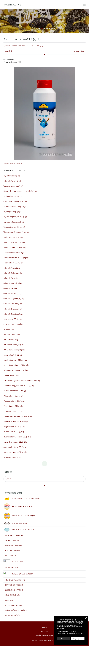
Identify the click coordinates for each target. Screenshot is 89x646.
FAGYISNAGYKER (12, 4)
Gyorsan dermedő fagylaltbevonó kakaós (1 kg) (20, 191)
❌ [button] (86, 618)
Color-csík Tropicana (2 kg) (12, 304)
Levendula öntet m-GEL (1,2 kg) (14, 391)
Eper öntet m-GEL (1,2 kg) (12, 355)
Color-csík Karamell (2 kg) (12, 283)
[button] (84, 4)
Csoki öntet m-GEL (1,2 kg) (12, 319)
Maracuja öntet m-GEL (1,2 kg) (14, 401)
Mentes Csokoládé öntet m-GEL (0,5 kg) (17, 416)
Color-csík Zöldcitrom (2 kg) (13, 314)
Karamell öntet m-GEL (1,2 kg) (14, 375)
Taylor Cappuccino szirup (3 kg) (14, 207)
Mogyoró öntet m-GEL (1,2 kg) (14, 427)
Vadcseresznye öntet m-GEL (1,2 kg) (16, 232)
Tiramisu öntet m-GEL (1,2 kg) (14, 227)
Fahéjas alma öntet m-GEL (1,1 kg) (15, 370)
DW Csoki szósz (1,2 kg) (11, 334)
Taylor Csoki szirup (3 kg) (12, 457)
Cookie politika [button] (61, 633)
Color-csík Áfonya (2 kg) (11, 268)
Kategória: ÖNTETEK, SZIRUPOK (12, 163)
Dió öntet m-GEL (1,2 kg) (12, 329)
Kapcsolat (44, 631)
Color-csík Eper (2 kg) (10, 278)
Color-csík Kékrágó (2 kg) (12, 288)
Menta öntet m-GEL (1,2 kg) (13, 411)
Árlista (44, 627)
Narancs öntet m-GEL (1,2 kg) (13, 432)
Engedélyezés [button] (77, 638)
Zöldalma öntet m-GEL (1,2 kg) (14, 242)
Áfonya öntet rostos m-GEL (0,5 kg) (16, 258)
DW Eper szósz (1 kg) (10, 340)
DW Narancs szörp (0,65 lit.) (13, 345)
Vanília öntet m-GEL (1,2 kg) (13, 237)
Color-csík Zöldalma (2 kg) (12, 309)
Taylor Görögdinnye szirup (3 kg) (15, 217)
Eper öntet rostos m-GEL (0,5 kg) (15, 360)
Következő (77, 51)
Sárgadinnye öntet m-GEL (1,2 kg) (15, 452)
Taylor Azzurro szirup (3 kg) (13, 186)
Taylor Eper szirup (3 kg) (12, 212)
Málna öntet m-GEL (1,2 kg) (13, 396)
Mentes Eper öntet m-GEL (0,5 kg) (15, 421)
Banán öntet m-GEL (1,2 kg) (13, 263)
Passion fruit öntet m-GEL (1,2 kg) (15, 442)
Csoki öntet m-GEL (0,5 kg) (13, 324)
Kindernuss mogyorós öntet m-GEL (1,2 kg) (18, 386)
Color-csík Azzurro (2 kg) (12, 181)
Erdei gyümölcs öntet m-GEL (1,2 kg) (16, 365)
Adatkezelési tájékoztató (44, 635)
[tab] (39, 28)
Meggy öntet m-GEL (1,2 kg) (13, 406)
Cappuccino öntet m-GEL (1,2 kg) (15, 201)
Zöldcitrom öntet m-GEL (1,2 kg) (15, 247)
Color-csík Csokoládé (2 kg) (12, 273)
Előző (9, 51)
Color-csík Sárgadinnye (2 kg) (13, 299)
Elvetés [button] (63, 638)
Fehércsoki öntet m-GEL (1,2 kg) (14, 196)
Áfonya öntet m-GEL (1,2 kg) (13, 253)
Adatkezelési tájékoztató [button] (75, 633)
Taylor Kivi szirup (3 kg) (11, 176)
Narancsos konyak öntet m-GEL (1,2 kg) (17, 437)
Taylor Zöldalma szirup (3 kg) (13, 222)
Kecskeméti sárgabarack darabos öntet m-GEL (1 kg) (21, 381)
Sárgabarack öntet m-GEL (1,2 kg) (15, 447)
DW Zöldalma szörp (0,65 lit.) (14, 350)
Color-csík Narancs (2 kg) (12, 294)
